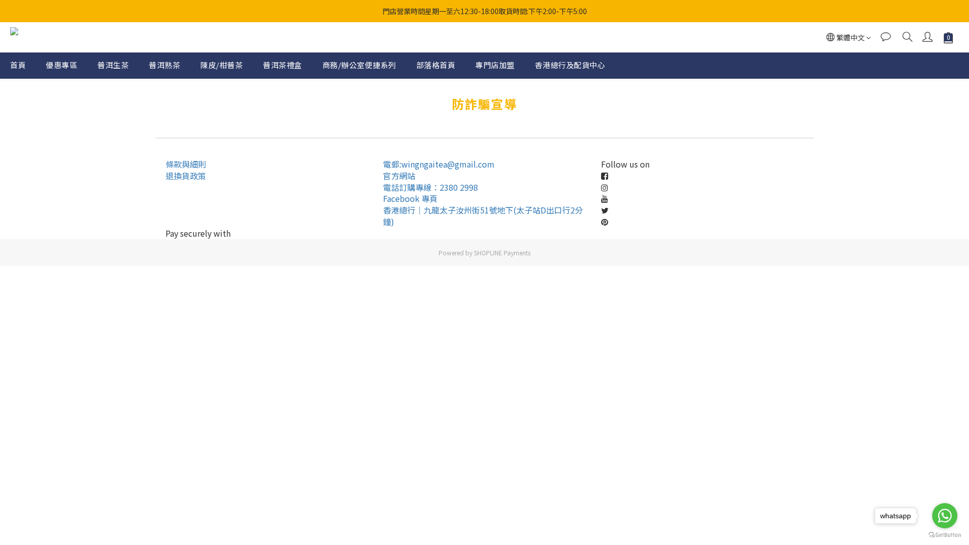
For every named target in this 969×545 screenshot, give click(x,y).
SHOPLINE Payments (502, 252)
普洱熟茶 (164, 65)
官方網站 (399, 176)
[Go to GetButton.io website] (945, 535)
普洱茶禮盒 (282, 65)
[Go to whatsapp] (944, 515)
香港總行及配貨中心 (570, 65)
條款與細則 (186, 164)
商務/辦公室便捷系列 (359, 65)
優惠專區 (61, 65)
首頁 (18, 65)
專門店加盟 (495, 65)
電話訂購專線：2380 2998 (430, 187)
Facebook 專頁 (410, 198)
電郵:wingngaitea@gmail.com (439, 164)
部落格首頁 (436, 65)
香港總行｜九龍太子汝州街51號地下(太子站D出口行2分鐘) (483, 216)
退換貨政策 (186, 176)
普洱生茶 (113, 65)
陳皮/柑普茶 (221, 65)
